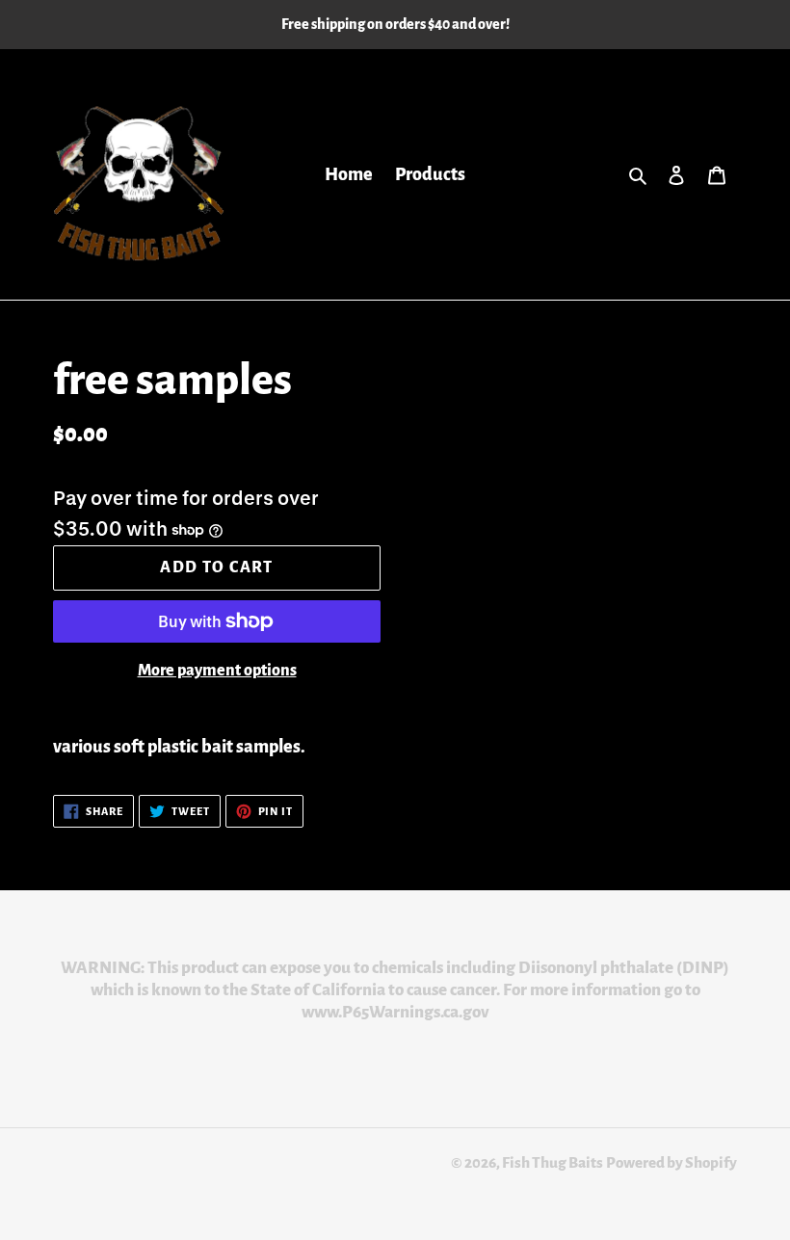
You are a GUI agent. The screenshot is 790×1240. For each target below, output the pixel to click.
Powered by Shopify (671, 1162)
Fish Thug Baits (552, 1162)
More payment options (217, 670)
